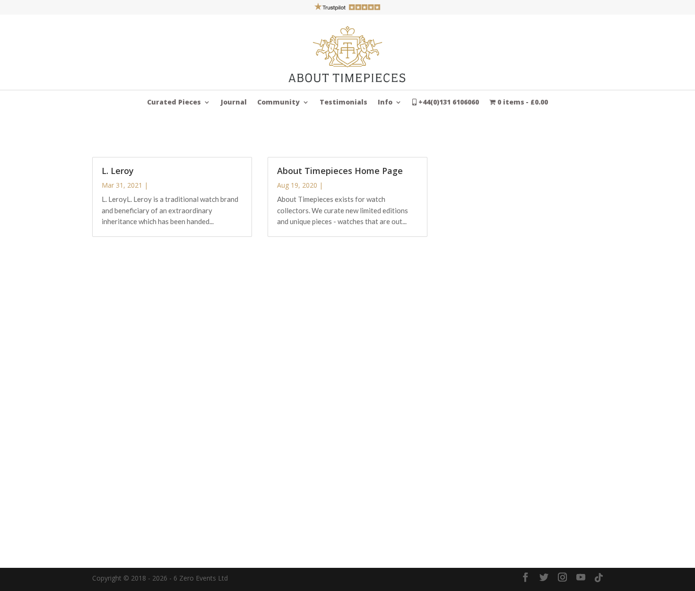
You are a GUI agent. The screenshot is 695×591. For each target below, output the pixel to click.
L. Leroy (118, 170)
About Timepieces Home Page (340, 170)
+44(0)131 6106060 (448, 102)
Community (278, 102)
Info (385, 102)
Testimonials (343, 102)
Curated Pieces (174, 102)
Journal (234, 102)
